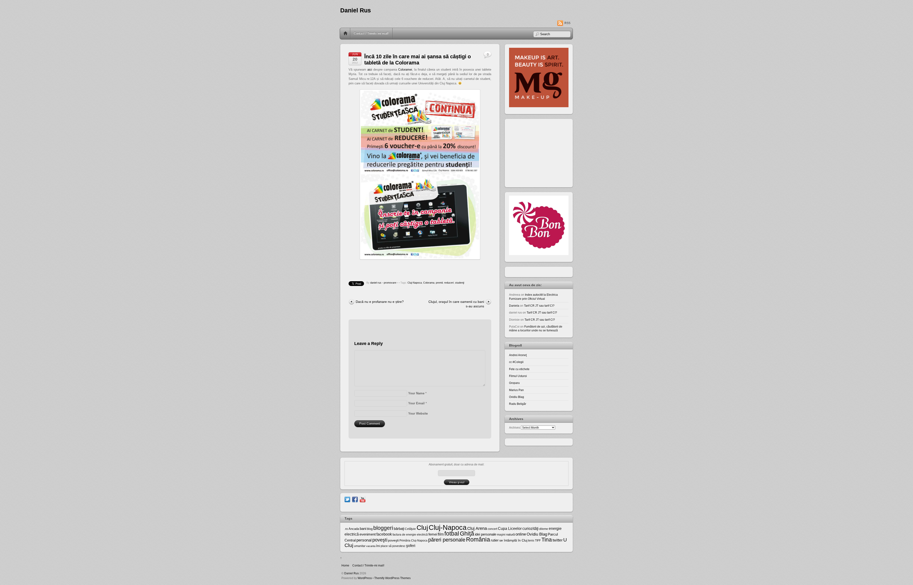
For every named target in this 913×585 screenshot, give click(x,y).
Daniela (514, 305)
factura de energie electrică (410, 534)
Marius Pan (516, 390)
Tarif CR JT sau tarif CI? (539, 305)
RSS (567, 23)
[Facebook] (355, 499)
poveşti (379, 539)
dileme (543, 529)
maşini (501, 534)
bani (363, 529)
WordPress (365, 578)
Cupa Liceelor (510, 528)
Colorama (428, 282)
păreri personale (446, 540)
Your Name (416, 393)
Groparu (514, 382)
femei (432, 534)
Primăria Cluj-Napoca (413, 540)
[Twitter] (347, 499)
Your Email (416, 403)
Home (345, 33)
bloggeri (383, 528)
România (478, 539)
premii (439, 282)
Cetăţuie (410, 528)
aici (369, 69)
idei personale (485, 534)
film (441, 534)
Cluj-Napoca (415, 282)
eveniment (367, 534)
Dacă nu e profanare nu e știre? (380, 302)
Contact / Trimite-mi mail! (371, 33)
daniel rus (375, 282)
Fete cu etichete (519, 369)
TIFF (538, 540)
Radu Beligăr (517, 403)
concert (492, 528)
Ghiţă (467, 533)
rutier (495, 540)
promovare (390, 282)
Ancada (354, 529)
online (520, 534)
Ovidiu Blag (516, 396)
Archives (514, 427)
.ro (346, 528)
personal (364, 540)
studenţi (459, 282)
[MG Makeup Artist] (538, 106)
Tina (546, 540)
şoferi (410, 546)
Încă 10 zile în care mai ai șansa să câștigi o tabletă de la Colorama (417, 59)
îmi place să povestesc (390, 546)
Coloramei (405, 69)
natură (510, 534)
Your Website (418, 413)
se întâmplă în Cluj (513, 540)
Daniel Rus (355, 10)
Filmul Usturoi (518, 375)
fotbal (451, 533)
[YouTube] (362, 499)
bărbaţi (399, 529)
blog (370, 529)
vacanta (370, 546)
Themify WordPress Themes (392, 578)
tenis (531, 540)
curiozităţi (530, 529)
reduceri (449, 282)
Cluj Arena (477, 528)
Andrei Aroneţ (518, 355)
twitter (558, 540)
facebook (384, 534)
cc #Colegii (516, 361)
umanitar (359, 546)
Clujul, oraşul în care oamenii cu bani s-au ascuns (456, 304)
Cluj (422, 527)
